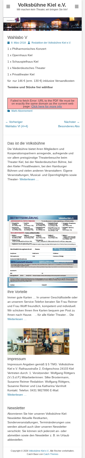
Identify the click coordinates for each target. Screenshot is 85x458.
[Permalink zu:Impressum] (42, 341)
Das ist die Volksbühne (26, 143)
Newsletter (16, 408)
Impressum (16, 359)
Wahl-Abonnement (21, 110)
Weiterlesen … (29, 179)
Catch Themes (51, 454)
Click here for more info (46, 106)
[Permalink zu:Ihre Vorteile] (42, 238)
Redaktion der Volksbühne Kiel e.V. (51, 42)
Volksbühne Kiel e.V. (42, 5)
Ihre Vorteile (17, 292)
